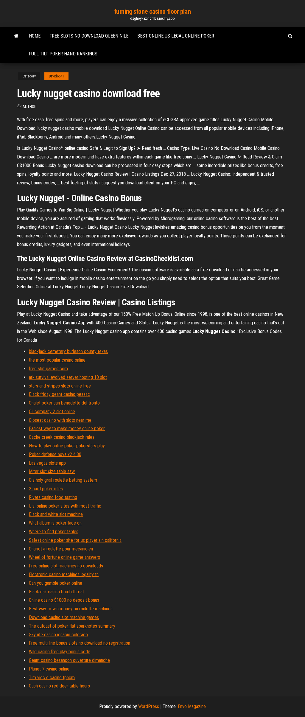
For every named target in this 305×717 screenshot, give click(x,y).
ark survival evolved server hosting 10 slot (68, 377)
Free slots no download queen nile (88, 36)
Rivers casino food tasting (53, 497)
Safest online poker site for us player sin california (75, 540)
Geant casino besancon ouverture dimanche (69, 660)
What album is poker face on (55, 523)
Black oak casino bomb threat (56, 592)
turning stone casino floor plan (152, 11)
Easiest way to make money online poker (67, 428)
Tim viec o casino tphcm (52, 677)
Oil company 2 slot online (52, 411)
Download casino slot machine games (64, 617)
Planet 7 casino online (49, 669)
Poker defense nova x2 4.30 (55, 454)
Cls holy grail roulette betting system (63, 480)
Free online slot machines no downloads (66, 566)
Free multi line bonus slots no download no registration (79, 643)
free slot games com (48, 368)
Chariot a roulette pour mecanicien (61, 549)
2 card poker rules (46, 489)
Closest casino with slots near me (60, 420)
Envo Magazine (192, 706)
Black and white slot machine (56, 514)
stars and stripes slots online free (60, 386)
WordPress (148, 706)
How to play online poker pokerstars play (67, 446)
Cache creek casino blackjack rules (61, 437)
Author (29, 106)
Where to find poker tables (53, 531)
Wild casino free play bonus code (59, 651)
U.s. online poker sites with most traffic (65, 506)
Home (35, 36)
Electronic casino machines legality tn (64, 574)
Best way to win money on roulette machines (71, 609)
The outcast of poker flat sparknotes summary (72, 626)
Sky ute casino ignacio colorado (58, 634)
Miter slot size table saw (52, 471)
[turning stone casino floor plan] (16, 36)
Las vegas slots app (47, 463)
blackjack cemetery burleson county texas (68, 351)
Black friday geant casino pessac (59, 394)
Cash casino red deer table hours (59, 686)
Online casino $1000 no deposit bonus (64, 600)
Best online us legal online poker (175, 36)
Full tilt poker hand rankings (63, 54)
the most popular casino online (57, 360)
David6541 (56, 76)
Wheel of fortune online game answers (64, 557)
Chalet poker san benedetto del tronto (64, 403)
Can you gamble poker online (55, 583)
